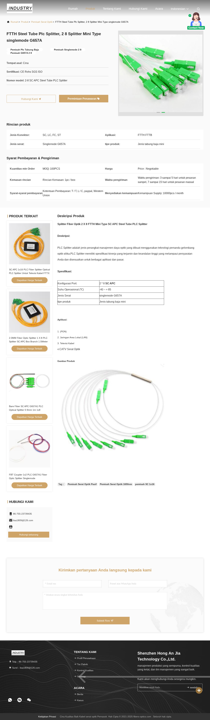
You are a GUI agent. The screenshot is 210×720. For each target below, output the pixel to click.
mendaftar (194, 687)
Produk (90, 8)
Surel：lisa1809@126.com (25, 667)
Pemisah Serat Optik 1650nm (116, 484)
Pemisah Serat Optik (41, 22)
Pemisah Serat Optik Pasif (82, 484)
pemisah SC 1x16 (144, 484)
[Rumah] (19, 8)
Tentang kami (112, 8)
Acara (159, 8)
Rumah (73, 8)
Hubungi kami (138, 8)
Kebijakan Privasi (47, 716)
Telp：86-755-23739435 (24, 661)
